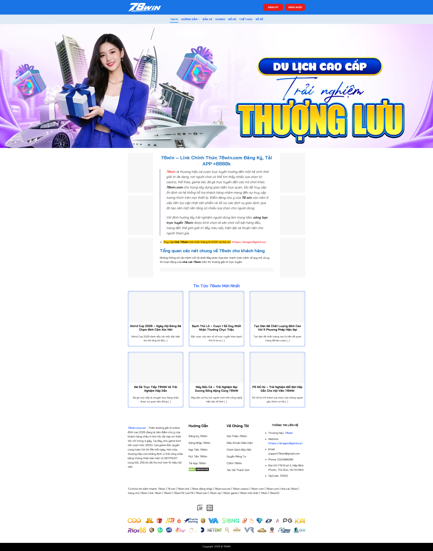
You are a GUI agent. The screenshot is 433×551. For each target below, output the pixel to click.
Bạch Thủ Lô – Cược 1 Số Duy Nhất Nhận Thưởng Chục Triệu (216, 327)
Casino (220, 19)
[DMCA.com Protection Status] (199, 469)
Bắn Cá (207, 19)
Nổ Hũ (232, 19)
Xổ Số (259, 19)
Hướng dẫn (189, 19)
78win (161, 488)
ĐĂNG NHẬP (295, 7)
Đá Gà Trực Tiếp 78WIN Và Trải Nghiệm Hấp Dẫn (155, 388)
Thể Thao (245, 19)
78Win (174, 19)
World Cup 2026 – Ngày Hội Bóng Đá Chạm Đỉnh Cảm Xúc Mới (155, 327)
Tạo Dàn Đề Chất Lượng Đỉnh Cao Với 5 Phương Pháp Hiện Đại (277, 327)
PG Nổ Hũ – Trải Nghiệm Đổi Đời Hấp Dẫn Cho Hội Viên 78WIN (277, 388)
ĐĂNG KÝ (273, 7)
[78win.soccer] (145, 7)
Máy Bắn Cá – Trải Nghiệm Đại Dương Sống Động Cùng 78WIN (216, 388)
